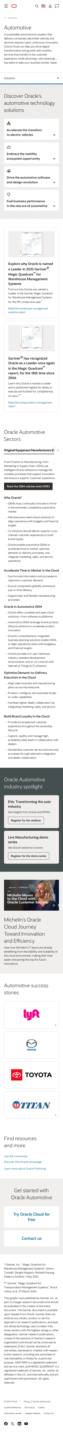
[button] (6, 6)
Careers (41, 1407)
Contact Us (49, 1413)
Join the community (16, 1156)
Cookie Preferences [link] (12, 1407)
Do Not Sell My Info (41, 1401)
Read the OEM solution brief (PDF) (28, 486)
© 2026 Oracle (10, 1401)
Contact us (31, 1238)
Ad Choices (30, 1407)
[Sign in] (50, 6)
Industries (12, 17)
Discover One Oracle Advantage (22, 1162)
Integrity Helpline (32, 1413)
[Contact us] (57, 6)
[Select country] (43, 6)
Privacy (27, 1401)
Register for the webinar (26, 820)
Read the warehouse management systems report (28, 310)
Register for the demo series (28, 856)
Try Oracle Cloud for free (31, 1216)
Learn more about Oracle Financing (25, 1168)
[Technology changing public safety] (31, 895)
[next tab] (58, 450)
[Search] (37, 6)
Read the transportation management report (30, 404)
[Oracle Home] (14, 6)
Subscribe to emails (13, 1413)
